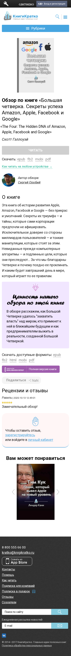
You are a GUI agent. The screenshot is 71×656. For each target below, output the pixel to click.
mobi (39, 159)
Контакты (8, 569)
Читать (36, 150)
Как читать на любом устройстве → (27, 166)
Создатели (9, 602)
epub (21, 159)
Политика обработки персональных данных (27, 645)
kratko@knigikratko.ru (18, 553)
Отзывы (8, 597)
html (13, 360)
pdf (48, 159)
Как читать (9, 580)
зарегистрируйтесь (20, 435)
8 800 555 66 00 (14, 547)
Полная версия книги (42, 369)
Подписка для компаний (18, 586)
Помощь (8, 575)
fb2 (30, 159)
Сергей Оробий (29, 182)
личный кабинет (40, 440)
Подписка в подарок (16, 591)
